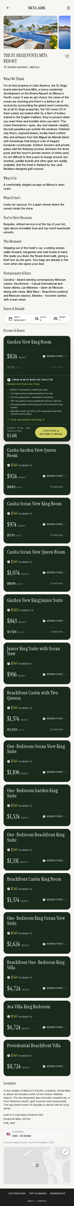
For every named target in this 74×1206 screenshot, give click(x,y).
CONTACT (42, 1201)
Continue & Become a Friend (51, 432)
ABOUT (30, 1201)
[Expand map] (65, 1151)
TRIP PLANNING (38, 1193)
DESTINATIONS (16, 1193)
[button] (37, 1165)
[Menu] (68, 8)
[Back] (8, 8)
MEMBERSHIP (58, 1193)
